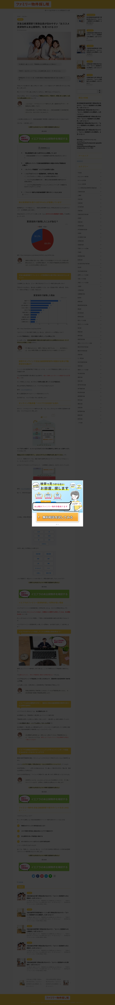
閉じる (57, 524)
